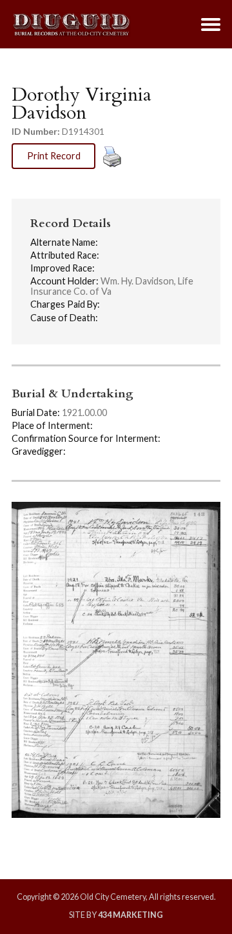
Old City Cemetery (71, 24)
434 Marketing (130, 915)
